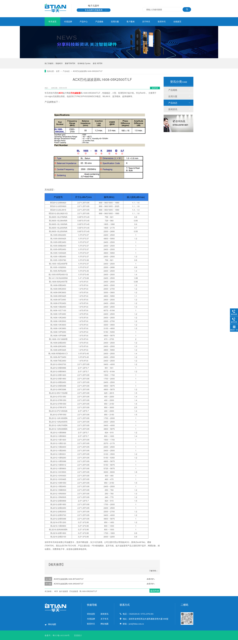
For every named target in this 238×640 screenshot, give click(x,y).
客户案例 (130, 22)
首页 (58, 71)
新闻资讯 (172, 109)
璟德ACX (59, 63)
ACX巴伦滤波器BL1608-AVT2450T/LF (69, 579)
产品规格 (99, 22)
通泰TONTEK (70, 63)
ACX (61, 92)
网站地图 (52, 624)
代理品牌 (68, 22)
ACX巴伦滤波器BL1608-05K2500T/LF (88, 71)
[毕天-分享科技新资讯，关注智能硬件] (119, 57)
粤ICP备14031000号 (61, 635)
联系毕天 (162, 22)
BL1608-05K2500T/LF (88, 591)
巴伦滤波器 (76, 92)
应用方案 (115, 22)
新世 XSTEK (97, 63)
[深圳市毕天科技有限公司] (56, 611)
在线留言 (177, 22)
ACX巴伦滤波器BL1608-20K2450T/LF (68, 583)
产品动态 (66, 71)
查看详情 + (151, 579)
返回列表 (155, 88)
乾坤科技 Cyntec (84, 63)
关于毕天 (146, 22)
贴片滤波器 (63, 591)
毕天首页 (52, 22)
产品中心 (84, 22)
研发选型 (91, 614)
